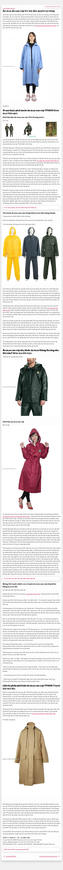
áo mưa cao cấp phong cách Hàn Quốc (43, 714)
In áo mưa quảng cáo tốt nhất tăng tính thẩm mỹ (20, 208)
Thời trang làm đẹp (9, 8)
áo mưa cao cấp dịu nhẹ (33, 594)
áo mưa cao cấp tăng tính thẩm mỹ (48, 161)
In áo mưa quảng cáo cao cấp (48, 856)
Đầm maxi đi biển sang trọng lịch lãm (16, 849)
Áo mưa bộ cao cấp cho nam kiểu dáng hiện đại (19, 578)
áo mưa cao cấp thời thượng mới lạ (45, 26)
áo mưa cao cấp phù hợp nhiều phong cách (16, 516)
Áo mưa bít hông (11, 856)
